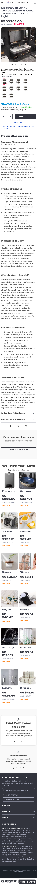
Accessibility (18, 871)
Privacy (31, 870)
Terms (25, 870)
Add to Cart (27, 882)
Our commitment (10, 846)
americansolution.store (13, 828)
